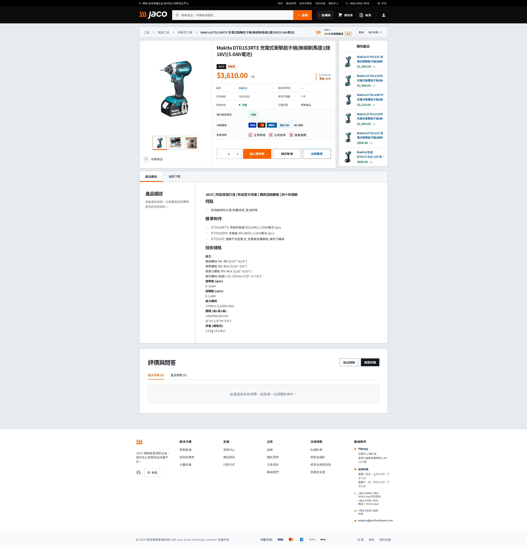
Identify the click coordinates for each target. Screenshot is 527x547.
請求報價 (287, 154)
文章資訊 (273, 464)
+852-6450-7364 (369, 494)
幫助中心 (334, 3)
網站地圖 (385, 539)
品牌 (270, 450)
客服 (361, 32)
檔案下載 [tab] (175, 176)
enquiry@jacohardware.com (375, 520)
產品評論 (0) (156, 375)
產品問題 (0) (179, 375)
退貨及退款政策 (320, 464)
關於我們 (273, 457)
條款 (371, 539)
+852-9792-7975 (368, 502)
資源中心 (229, 450)
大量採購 (185, 464)
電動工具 (164, 32)
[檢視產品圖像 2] (175, 143)
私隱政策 (316, 450)
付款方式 (229, 464)
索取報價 (185, 450)
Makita (243, 88)
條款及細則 (317, 457)
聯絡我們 (291, 3)
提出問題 (349, 362)
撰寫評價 (370, 362)
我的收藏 (320, 3)
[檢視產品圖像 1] (160, 143)
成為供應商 (305, 3)
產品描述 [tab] (151, 176)
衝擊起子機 (185, 32)
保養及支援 (317, 472)
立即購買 (317, 154)
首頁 (280, 3)
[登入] (384, 15)
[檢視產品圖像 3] (191, 143)
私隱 (360, 539)
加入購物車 (257, 154)
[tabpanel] (264, 262)
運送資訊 (229, 457)
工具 (147, 32)
